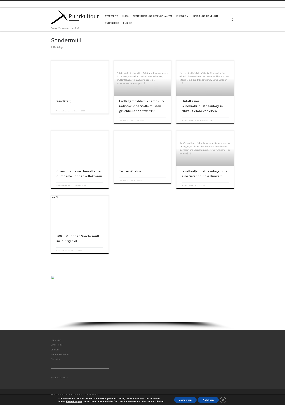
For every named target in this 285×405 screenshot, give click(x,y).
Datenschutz (57, 344)
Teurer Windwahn (132, 171)
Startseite (55, 359)
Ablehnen (208, 400)
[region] (142, 303)
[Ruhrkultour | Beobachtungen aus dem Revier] (59, 17)
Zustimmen (185, 400)
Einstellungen (74, 401)
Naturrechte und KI (59, 377)
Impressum (56, 340)
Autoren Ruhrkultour (60, 354)
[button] (142, 299)
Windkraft (63, 101)
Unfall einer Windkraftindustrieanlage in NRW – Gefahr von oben (202, 106)
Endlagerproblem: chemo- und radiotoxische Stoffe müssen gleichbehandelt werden (142, 106)
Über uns (55, 349)
